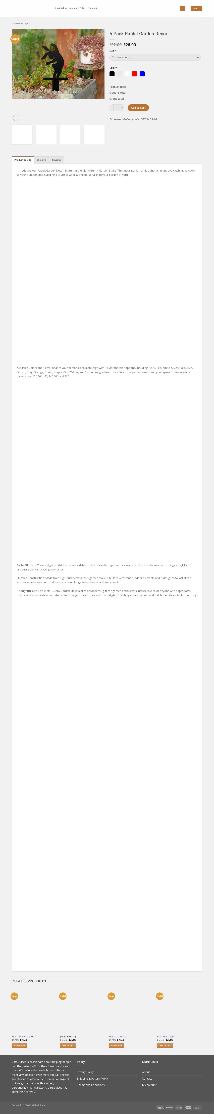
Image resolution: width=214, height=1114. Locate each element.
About (146, 1072)
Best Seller (61, 8)
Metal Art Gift (76, 8)
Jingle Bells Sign (68, 1036)
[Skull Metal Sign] (179, 1010)
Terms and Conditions (91, 1085)
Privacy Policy (85, 1072)
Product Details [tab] (22, 160)
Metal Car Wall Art (119, 1036)
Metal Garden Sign (20, 23)
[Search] (51, 8)
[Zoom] (16, 118)
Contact (93, 8)
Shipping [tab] (41, 160)
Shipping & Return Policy (92, 1078)
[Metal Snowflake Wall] (34, 1010)
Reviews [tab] (56, 160)
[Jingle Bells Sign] (82, 1010)
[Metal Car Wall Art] (131, 1010)
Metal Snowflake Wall (23, 1036)
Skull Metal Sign (165, 1036)
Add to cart (138, 108)
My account (149, 1085)
